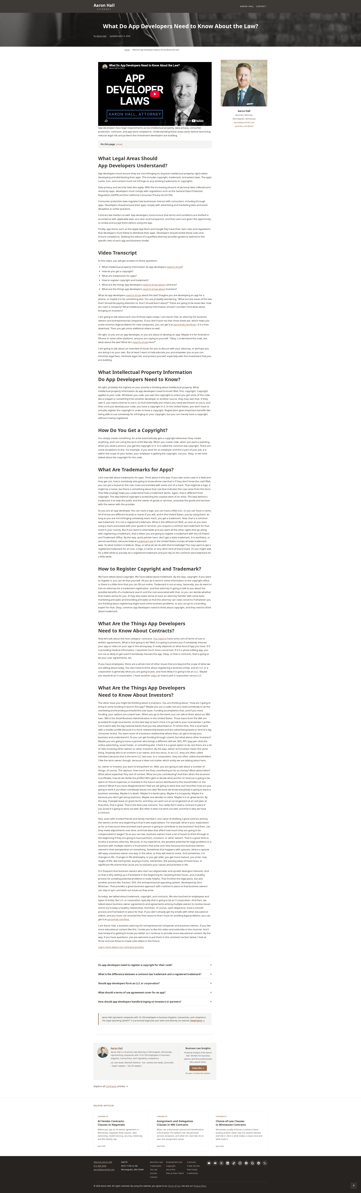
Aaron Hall (247, 6)
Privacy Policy (200, 1186)
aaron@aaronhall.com (244, 122)
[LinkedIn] (227, 1163)
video (154, 675)
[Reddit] (258, 1163)
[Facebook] (246, 1163)
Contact (261, 6)
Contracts (111, 1086)
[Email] (209, 1163)
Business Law (156, 1162)
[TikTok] (233, 1163)
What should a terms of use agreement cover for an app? (131, 992)
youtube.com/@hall (244, 126)
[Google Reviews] (252, 1163)
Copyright (170, 1166)
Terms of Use (174, 1186)
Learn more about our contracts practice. (121, 947)
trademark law (145, 541)
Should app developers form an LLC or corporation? (129, 983)
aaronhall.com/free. (118, 919)
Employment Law (174, 1162)
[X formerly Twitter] (221, 1163)
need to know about (154, 284)
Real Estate (192, 1169)
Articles (153, 1173)
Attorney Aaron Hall (103, 1162)
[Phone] (264, 1163)
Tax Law (153, 1169)
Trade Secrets (193, 1166)
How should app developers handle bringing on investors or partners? (139, 1001)
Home (127, 49)
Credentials (192, 1173)
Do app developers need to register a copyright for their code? (135, 965)
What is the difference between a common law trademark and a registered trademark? (149, 974)
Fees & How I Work (175, 1173)
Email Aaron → (197, 1020)
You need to (160, 638)
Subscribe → (198, 1068)
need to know (174, 267)
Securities (170, 1169)
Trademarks (155, 1166)
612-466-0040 (100, 1166)
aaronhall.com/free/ (185, 324)
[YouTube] (215, 1163)
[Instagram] (240, 1163)
